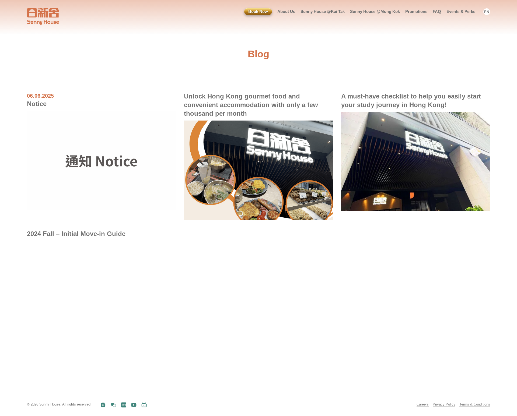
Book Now (258, 11)
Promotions (416, 11)
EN (486, 11)
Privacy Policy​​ (444, 404)
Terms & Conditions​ (474, 404)
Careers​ (423, 404)
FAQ (437, 11)
